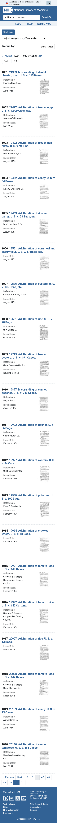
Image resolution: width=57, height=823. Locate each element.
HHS (29, 819)
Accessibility (35, 807)
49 (4, 782)
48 (48, 777)
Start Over (8, 32)
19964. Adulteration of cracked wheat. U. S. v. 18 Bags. (25, 532)
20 (17, 61)
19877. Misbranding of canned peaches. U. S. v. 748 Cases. (24, 391)
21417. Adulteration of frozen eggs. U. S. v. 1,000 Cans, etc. (28, 109)
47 (42, 777)
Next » (40, 56)
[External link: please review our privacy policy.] (5, 798)
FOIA (5, 807)
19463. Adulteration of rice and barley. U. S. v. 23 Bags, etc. (25, 215)
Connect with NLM (11, 792)
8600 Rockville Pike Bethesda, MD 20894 (39, 797)
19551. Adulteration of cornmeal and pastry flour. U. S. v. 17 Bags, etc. (28, 250)
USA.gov (36, 819)
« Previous (7, 56)
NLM (19, 819)
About (19, 24)
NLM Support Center (39, 804)
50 (10, 782)
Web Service (44, 24)
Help (30, 24)
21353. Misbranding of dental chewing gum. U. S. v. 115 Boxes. (24, 74)
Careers (33, 810)
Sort (6, 61)
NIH (24, 819)
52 (22, 782)
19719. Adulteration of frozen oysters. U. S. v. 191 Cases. (24, 356)
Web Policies (9, 804)
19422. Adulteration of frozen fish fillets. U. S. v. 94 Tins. (27, 144)
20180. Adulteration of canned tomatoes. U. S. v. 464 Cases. (24, 746)
